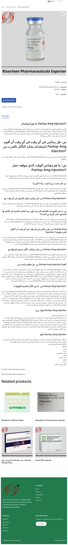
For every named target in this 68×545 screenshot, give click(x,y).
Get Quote (41, 524)
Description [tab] (5, 116)
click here (22, 369)
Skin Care (5, 527)
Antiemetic (10, 107)
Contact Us (39, 500)
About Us (38, 492)
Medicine (22, 374)
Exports (38, 497)
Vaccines (5, 530)
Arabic (52, 1)
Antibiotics (5, 519)
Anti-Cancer (6, 522)
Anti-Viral (5, 525)
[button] (63, 14)
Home (3, 7)
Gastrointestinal (11, 7)
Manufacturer (39, 494)
